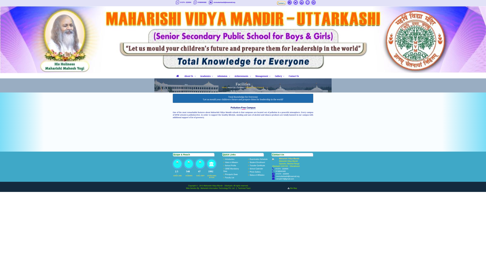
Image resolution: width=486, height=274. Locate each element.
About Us (189, 76)
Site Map (293, 188)
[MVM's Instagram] (307, 2)
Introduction (230, 159)
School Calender (256, 168)
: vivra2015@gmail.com (284, 178)
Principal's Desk (231, 174)
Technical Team (244, 188)
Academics (205, 76)
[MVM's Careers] (281, 3)
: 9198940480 (280, 171)
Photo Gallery (255, 171)
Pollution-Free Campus (255, 87)
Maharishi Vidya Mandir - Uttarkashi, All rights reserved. (226, 185)
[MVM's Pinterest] (313, 2)
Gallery (278, 76)
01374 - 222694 (185, 2)
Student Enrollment (257, 162)
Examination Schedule (259, 159)
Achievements (242, 76)
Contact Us (294, 76)
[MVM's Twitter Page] (295, 2)
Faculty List (229, 177)
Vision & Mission (231, 162)
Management (261, 76)
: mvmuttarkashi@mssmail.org (287, 176)
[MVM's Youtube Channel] (301, 2)
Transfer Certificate (257, 165)
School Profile (230, 165)
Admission (222, 76)
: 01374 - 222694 (281, 168)
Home (224, 87)
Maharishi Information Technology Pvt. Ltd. (217, 188)
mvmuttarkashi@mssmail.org (224, 2)
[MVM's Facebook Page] (289, 2)
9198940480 (202, 2)
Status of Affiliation (257, 175)
